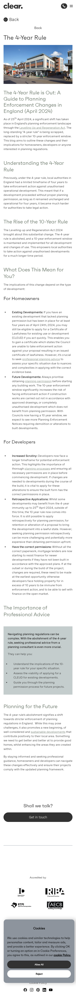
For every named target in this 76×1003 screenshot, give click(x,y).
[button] (70, 6)
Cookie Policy (38, 983)
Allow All (39, 964)
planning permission (38, 381)
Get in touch (38, 817)
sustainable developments (48, 732)
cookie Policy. (62, 955)
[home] (13, 6)
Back (38, 28)
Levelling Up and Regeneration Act (42, 127)
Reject (39, 973)
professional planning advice (41, 359)
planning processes (37, 468)
